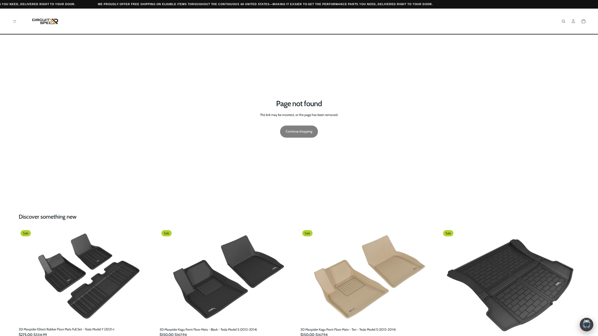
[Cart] (583, 21)
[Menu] (14, 21)
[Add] (149, 318)
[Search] (563, 21)
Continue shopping (299, 131)
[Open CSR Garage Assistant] (586, 324)
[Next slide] (150, 277)
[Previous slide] (26, 277)
